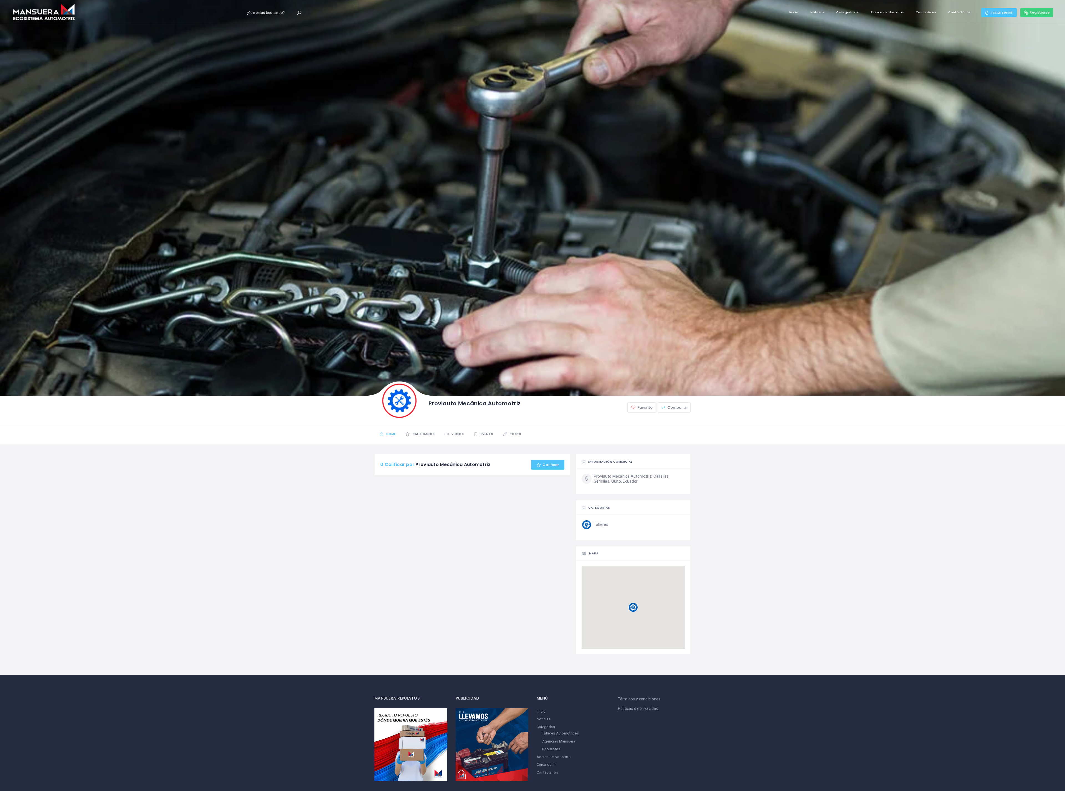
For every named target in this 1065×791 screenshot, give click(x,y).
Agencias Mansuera (558, 741)
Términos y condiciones (639, 699)
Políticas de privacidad (638, 708)
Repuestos (551, 749)
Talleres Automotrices (560, 733)
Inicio (793, 12)
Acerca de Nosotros (887, 12)
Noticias (817, 12)
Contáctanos (959, 12)
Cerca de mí (926, 12)
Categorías (845, 12)
